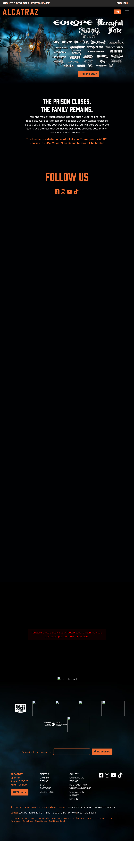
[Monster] (78, 728)
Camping (45, 777)
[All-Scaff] (67, 711)
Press (47, 813)
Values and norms (80, 788)
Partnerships (35, 813)
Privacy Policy (75, 807)
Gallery (74, 774)
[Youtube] (70, 191)
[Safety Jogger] (20, 708)
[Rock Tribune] (44, 711)
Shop (43, 784)
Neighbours (90, 813)
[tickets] (117, 11)
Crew (63, 813)
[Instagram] (63, 191)
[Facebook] (57, 191)
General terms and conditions (99, 807)
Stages (73, 798)
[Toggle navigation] (126, 12)
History (74, 795)
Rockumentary (78, 784)
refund (44, 781)
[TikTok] (76, 191)
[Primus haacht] (113, 711)
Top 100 (73, 781)
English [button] (122, 3)
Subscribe (103, 751)
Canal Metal (76, 777)
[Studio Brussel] (90, 711)
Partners (45, 788)
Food (79, 813)
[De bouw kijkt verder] (55, 724)
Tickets (21, 792)
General (23, 813)
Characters (76, 791)
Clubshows (47, 791)
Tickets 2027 (88, 73)
